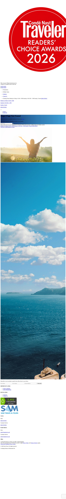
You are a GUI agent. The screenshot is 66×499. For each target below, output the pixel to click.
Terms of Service (34, 442)
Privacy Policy (26, 442)
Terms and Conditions (5, 444)
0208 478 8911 (44, 98)
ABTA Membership (7, 389)
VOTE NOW (3, 86)
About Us (5, 394)
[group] (33, 271)
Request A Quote (8, 127)
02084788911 (19, 126)
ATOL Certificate (6, 388)
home (23, 119)
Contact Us (5, 396)
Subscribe (39, 383)
